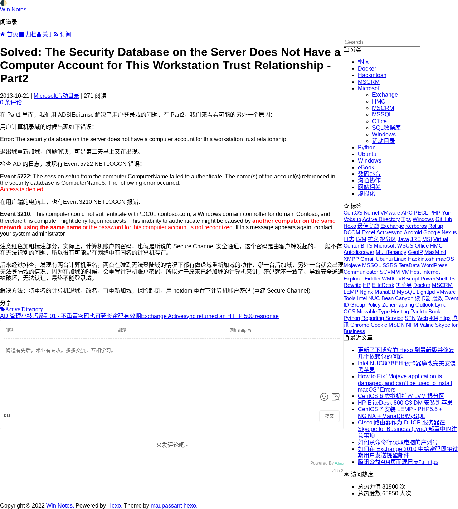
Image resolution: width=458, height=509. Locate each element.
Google (431, 232)
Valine (339, 463)
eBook (366, 167)
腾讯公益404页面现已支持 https (398, 462)
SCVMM (390, 272)
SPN (410, 318)
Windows (384, 134)
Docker (367, 69)
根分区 (388, 239)
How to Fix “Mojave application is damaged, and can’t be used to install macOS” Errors (405, 383)
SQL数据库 (386, 128)
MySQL (406, 292)
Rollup (435, 226)
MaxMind (435, 252)
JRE (415, 239)
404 (433, 318)
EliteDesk (383, 285)
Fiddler (372, 278)
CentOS (353, 213)
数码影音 (369, 174)
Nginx (366, 292)
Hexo (350, 226)
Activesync (389, 232)
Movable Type (373, 311)
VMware (390, 213)
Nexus (449, 232)
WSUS (405, 246)
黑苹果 (404, 285)
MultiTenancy (391, 252)
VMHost (411, 272)
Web (422, 318)
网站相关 (369, 187)
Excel (368, 232)
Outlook (424, 305)
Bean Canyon (397, 298)
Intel (362, 298)
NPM (412, 325)
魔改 (437, 298)
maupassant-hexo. (173, 506)
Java (403, 239)
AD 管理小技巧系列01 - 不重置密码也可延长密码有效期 (70, 316)
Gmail (367, 259)
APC (407, 213)
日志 (349, 239)
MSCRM (369, 82)
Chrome (359, 325)
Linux (400, 259)
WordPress (434, 265)
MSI (427, 239)
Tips (406, 219)
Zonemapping (398, 305)
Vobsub (352, 219)
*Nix (363, 62)
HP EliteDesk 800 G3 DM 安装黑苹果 (405, 403)
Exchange (385, 95)
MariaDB (385, 292)
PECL (421, 213)
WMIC (389, 278)
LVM (361, 239)
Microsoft (45, 96)
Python (367, 147)
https (445, 318)
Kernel (371, 213)
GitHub (443, 219)
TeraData (409, 265)
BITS (366, 246)
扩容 (373, 239)
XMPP (351, 259)
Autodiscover (359, 252)
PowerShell (433, 278)
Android (413, 232)
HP (366, 285)
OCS (349, 311)
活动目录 (68, 96)
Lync (440, 305)
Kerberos (416, 226)
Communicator (361, 272)
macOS (445, 259)
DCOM (352, 232)
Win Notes (13, 9)
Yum (447, 213)
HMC (378, 102)
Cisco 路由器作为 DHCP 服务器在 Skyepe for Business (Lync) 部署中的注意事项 (407, 429)
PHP (434, 213)
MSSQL (382, 114)
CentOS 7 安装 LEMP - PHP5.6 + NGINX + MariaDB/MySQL (400, 412)
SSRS (390, 265)
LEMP (351, 292)
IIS (451, 278)
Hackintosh (372, 75)
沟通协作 (369, 180)
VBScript (408, 278)
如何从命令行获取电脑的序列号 (398, 442)
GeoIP (415, 252)
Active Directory (381, 219)
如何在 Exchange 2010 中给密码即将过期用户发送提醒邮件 (408, 452)
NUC (374, 298)
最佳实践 (368, 226)
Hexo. (114, 506)
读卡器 (423, 298)
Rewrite (352, 285)
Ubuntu (367, 154)
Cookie (379, 325)
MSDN (397, 325)
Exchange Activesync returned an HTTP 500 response (210, 316)
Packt (417, 311)
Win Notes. (60, 506)
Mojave (352, 265)
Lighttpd (425, 292)
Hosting (400, 311)
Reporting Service (382, 318)
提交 (329, 416)
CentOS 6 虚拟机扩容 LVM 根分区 (401, 396)
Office (379, 121)
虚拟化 (366, 194)
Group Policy (365, 305)
